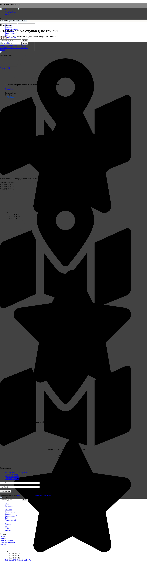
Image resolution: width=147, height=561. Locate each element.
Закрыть (3, 536)
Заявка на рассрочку (12, 479)
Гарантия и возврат (12, 475)
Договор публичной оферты (16, 472)
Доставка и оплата (12, 477)
